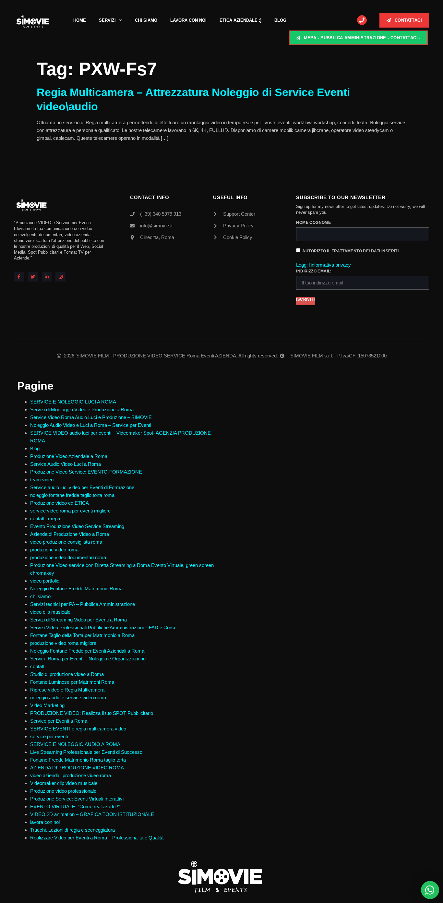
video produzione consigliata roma (66, 542)
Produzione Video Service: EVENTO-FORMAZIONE (86, 472)
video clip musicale (50, 612)
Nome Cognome (313, 222)
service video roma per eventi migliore (70, 510)
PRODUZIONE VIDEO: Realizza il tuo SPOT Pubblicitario (91, 713)
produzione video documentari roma (68, 557)
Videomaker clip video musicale (63, 783)
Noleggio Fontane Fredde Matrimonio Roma (76, 588)
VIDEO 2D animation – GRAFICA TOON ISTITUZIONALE (92, 814)
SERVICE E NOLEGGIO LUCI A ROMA (73, 401)
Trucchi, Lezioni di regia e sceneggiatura (72, 830)
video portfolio (44, 581)
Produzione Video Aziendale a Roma (68, 456)
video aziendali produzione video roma (70, 775)
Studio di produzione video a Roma (67, 674)
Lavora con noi (188, 20)
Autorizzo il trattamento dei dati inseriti (350, 251)
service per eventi (49, 736)
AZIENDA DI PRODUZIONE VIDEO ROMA (77, 767)
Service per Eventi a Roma (58, 721)
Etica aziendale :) (240, 20)
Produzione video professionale (63, 791)
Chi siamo (146, 20)
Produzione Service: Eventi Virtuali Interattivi (77, 798)
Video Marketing (47, 705)
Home (79, 20)
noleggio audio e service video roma (68, 697)
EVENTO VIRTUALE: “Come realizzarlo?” (75, 806)
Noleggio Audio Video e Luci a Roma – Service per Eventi (90, 425)
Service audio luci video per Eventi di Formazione (82, 487)
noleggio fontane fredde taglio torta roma (72, 495)
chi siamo (40, 596)
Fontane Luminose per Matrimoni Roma (72, 682)
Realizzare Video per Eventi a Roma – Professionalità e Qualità (96, 837)
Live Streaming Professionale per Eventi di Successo (86, 752)
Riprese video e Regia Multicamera (67, 689)
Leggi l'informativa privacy (323, 265)
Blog (280, 20)
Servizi (107, 20)
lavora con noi (45, 822)
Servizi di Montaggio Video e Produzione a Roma (82, 409)
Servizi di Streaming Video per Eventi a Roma (78, 619)
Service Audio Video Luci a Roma (65, 464)
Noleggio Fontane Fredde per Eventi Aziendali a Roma (87, 651)
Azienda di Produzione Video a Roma (69, 534)
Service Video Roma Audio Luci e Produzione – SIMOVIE (91, 417)
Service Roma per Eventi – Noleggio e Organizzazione (88, 658)
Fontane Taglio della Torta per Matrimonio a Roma (82, 635)
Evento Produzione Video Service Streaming (77, 526)
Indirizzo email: (313, 271)
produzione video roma (54, 549)
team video (42, 479)
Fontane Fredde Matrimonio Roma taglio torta (78, 760)
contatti (37, 666)
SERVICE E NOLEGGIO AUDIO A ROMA (75, 744)
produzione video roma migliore (63, 643)
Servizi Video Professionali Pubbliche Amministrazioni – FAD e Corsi (102, 627)
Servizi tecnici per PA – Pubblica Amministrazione (82, 604)
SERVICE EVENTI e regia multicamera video (78, 728)
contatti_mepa (45, 518)
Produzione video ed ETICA (59, 503)
